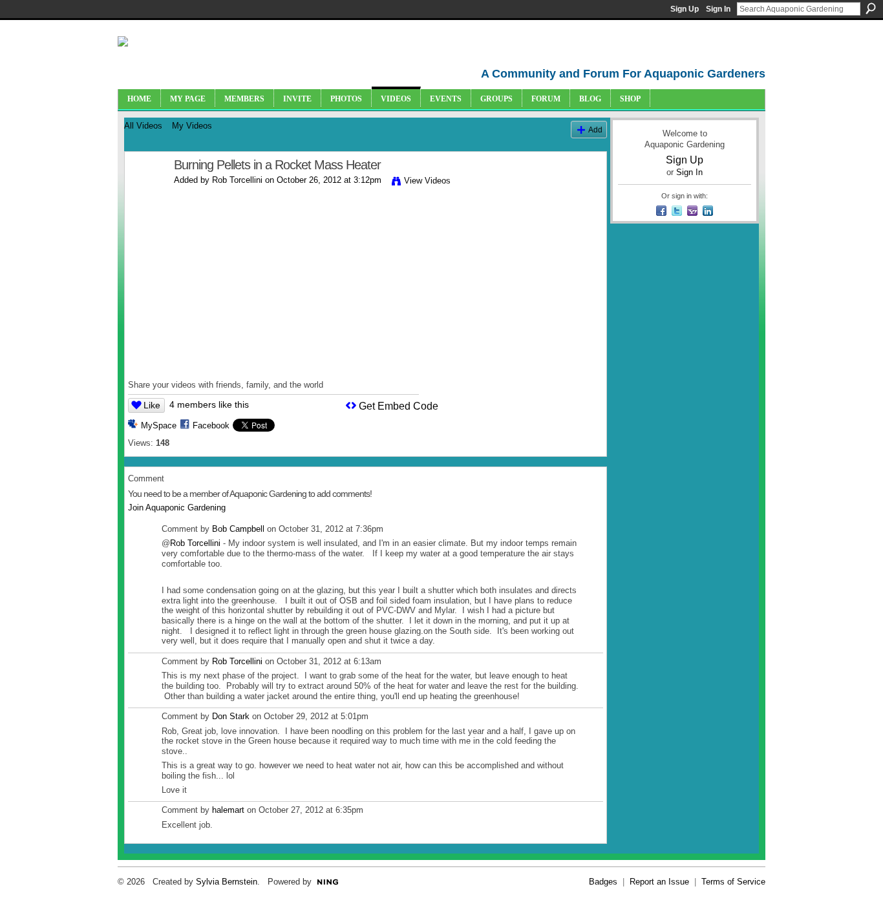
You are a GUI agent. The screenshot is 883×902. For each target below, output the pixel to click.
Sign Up (684, 9)
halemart (228, 810)
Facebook (211, 425)
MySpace (158, 425)
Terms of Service (733, 881)
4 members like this (209, 404)
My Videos (192, 126)
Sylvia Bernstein (226, 881)
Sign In (718, 9)
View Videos (427, 180)
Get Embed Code (398, 406)
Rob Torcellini (237, 180)
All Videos (143, 126)
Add (595, 129)
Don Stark (231, 716)
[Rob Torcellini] (148, 193)
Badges (603, 881)
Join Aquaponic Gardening (177, 507)
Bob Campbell (238, 529)
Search (871, 8)
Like (152, 405)
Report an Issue (659, 881)
